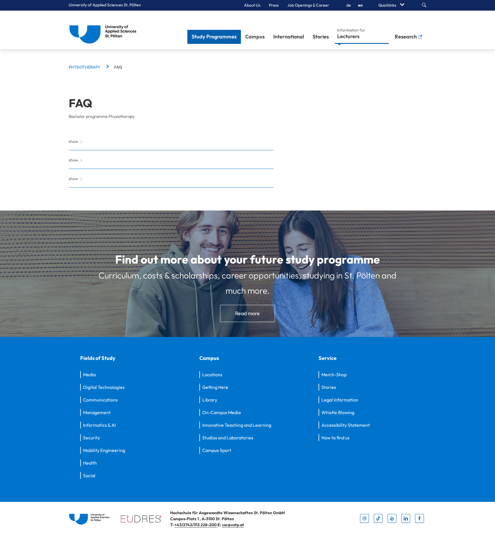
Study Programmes (214, 36)
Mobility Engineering (104, 450)
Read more (247, 313)
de (348, 5)
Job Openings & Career (308, 5)
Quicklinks (387, 5)
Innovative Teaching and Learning (236, 425)
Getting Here (215, 387)
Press (274, 5)
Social (89, 475)
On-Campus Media (221, 412)
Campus (255, 36)
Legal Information (339, 400)
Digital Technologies (104, 387)
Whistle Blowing (337, 412)
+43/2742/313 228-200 (195, 524)
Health (90, 463)
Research (406, 36)
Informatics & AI (99, 425)
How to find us (335, 438)
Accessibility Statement (345, 425)
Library (209, 400)
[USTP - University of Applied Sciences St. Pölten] (104, 30)
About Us (252, 5)
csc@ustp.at (233, 524)
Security (91, 438)
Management (97, 412)
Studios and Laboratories (227, 438)
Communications (100, 400)
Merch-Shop (334, 374)
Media (89, 374)
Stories (321, 36)
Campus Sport (216, 450)
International (288, 36)
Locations (212, 374)
